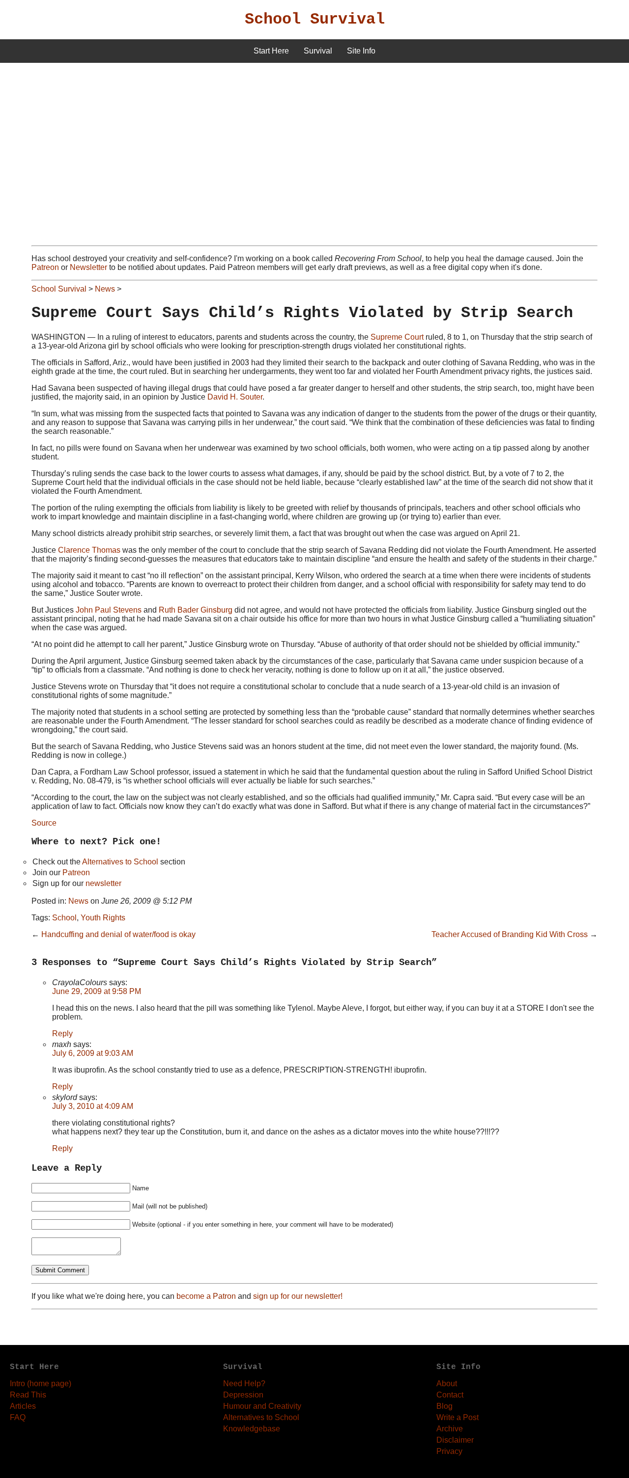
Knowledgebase (251, 1428)
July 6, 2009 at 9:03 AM (92, 1053)
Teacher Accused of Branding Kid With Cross (509, 934)
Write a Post (457, 1417)
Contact (449, 1395)
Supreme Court (397, 337)
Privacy (449, 1451)
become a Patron (206, 1296)
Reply (62, 1033)
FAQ (18, 1417)
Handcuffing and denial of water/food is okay (118, 934)
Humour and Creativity (262, 1406)
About (446, 1383)
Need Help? (244, 1383)
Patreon (45, 267)
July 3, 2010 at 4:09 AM (92, 1106)
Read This (28, 1395)
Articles (23, 1406)
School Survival (315, 19)
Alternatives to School (120, 862)
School (64, 918)
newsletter (103, 883)
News (105, 289)
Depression (243, 1395)
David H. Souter (234, 397)
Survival (318, 51)
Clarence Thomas (89, 550)
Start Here (271, 51)
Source (44, 823)
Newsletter (88, 267)
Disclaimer (455, 1440)
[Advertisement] (314, 136)
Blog (444, 1406)
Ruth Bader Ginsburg (195, 610)
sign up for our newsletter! (298, 1296)
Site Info (361, 51)
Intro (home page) (40, 1383)
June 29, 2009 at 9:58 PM (96, 991)
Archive (449, 1428)
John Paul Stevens (109, 610)
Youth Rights (103, 918)
